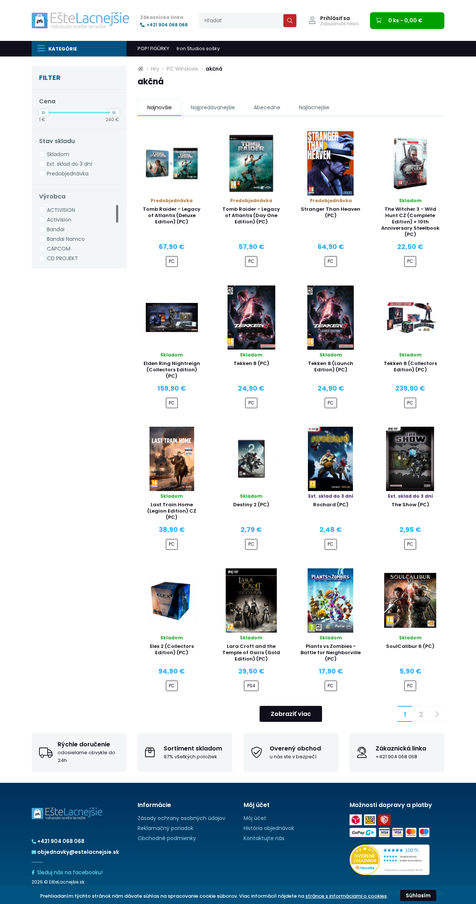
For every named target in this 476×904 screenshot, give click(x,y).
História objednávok (269, 828)
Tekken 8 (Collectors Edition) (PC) (410, 366)
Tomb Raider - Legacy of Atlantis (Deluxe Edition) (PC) (171, 215)
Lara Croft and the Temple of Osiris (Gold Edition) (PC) (251, 652)
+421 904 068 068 (167, 25)
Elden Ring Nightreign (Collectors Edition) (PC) (172, 370)
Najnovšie (159, 107)
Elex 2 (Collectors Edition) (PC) (172, 649)
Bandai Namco (66, 239)
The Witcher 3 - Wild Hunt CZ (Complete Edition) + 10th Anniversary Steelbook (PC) (410, 222)
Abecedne (267, 107)
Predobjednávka (68, 173)
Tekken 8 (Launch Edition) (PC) (330, 366)
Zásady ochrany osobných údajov (181, 818)
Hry (155, 69)
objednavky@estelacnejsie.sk (78, 852)
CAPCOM (58, 248)
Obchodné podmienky (167, 838)
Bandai (55, 229)
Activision (59, 219)
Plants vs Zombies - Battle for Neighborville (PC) (330, 652)
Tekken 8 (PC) (251, 363)
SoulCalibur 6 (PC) (410, 646)
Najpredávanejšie (213, 107)
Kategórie (62, 48)
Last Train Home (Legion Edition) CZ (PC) (171, 511)
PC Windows (182, 69)
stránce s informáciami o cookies (346, 896)
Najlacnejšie (314, 107)
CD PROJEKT (62, 258)
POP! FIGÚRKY (153, 48)
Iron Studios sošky (198, 48)
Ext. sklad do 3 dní (69, 164)
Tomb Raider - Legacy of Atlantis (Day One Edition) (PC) (251, 215)
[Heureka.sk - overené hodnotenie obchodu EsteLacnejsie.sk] (390, 859)
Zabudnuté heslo (339, 24)
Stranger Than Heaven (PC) (330, 212)
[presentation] (248, 21)
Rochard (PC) (330, 504)
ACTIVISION (61, 210)
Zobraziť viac (291, 714)
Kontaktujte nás (264, 838)
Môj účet (255, 818)
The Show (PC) (410, 504)
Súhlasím (418, 895)
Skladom (58, 154)
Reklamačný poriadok (165, 828)
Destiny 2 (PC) (251, 504)
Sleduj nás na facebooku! (70, 872)
